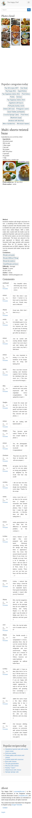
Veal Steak (23, 88)
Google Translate (17, 805)
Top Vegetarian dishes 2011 (11, 94)
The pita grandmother (12, 763)
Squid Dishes (22, 91)
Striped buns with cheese (13, 770)
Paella (12, 97)
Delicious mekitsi (10, 753)
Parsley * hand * (10, 768)
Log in (3, 812)
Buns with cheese (10, 761)
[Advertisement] (16, 64)
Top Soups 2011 (11, 91)
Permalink (5, 288)
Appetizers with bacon (16, 103)
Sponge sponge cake (12, 772)
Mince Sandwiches (9, 123)
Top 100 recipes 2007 (11, 88)
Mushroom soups (16, 117)
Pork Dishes (26, 94)
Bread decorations (9, 261)
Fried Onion (24, 114)
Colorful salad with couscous (14, 759)
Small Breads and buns (10, 264)
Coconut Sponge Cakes (11, 114)
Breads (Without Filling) (10, 258)
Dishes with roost (8, 109)
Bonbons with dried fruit (16, 120)
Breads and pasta (8, 255)
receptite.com (23, 795)
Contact (5, 808)
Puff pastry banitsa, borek (16, 106)
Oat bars (19, 97)
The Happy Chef (13, 2)
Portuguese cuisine (22, 109)
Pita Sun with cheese (12, 765)
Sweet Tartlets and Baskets (16, 112)
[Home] (3, 3)
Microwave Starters (23, 123)
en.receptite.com (19, 791)
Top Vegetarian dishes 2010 (16, 100)
